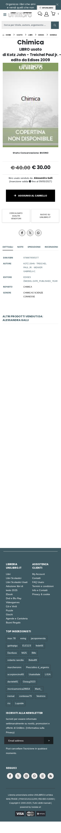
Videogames (12, 602)
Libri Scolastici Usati (16, 582)
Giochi (9, 614)
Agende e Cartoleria (17, 618)
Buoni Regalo (13, 622)
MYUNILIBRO (47, 8)
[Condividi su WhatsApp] (38, 233)
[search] (55, 25)
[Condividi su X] (30, 233)
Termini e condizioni (43, 586)
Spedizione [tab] (34, 246)
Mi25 (24, 652)
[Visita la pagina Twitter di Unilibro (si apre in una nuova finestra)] (18, 776)
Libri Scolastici (13, 578)
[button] (55, 14)
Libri (8, 574)
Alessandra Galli (43, 178)
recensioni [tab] (51, 246)
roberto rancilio (15, 660)
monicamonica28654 (18, 688)
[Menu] (5, 14)
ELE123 (26, 645)
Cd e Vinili (11, 606)
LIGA (47, 674)
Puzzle (9, 610)
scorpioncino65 (15, 674)
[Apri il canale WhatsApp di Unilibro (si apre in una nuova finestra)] (34, 776)
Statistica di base (30, 513)
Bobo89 (33, 660)
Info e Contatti (39, 590)
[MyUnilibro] (46, 14)
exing (23, 638)
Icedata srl (36, 807)
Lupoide (19, 703)
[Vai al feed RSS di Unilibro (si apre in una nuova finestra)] (50, 776)
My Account (38, 574)
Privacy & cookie (41, 594)
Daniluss (12, 652)
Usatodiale (34, 674)
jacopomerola (38, 638)
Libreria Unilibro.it (14, 566)
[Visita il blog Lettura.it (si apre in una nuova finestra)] (42, 776)
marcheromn (14, 667)
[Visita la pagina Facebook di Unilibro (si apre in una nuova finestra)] (10, 776)
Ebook (9, 594)
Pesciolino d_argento (37, 667)
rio (8, 703)
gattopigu (12, 645)
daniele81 (12, 681)
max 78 (11, 638)
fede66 (39, 645)
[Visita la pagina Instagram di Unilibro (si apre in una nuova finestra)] (26, 776)
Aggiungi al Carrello (32, 195)
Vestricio (41, 696)
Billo (34, 652)
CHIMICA (27, 286)
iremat (10, 696)
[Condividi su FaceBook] (22, 233)
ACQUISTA (32, 390)
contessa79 (25, 696)
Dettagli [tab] (8, 246)
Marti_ (38, 688)
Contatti (36, 578)
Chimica (30, 369)
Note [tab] (20, 246)
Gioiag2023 (29, 681)
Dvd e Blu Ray (13, 598)
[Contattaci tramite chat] (40, 14)
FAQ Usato (38, 582)
